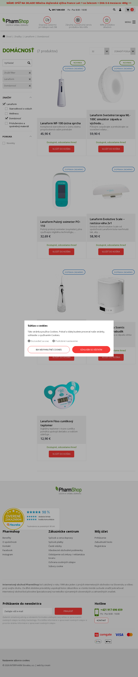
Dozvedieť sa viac (39, 341)
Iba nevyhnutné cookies (49, 349)
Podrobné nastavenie (66, 341)
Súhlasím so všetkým (91, 349)
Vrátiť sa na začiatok (121, 670)
